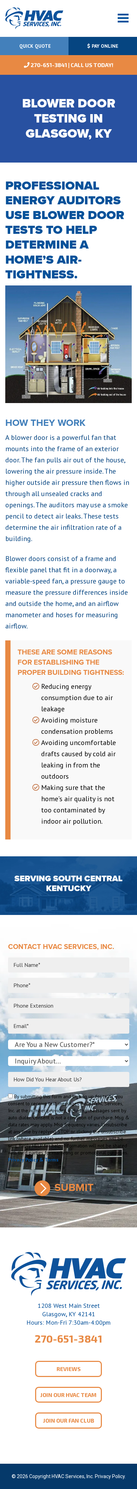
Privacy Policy (110, 1476)
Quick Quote (34, 46)
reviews (69, 1368)
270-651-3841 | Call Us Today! (71, 64)
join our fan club (68, 1420)
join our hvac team (68, 1394)
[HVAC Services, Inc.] (34, 17)
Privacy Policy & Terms (33, 1160)
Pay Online (104, 46)
